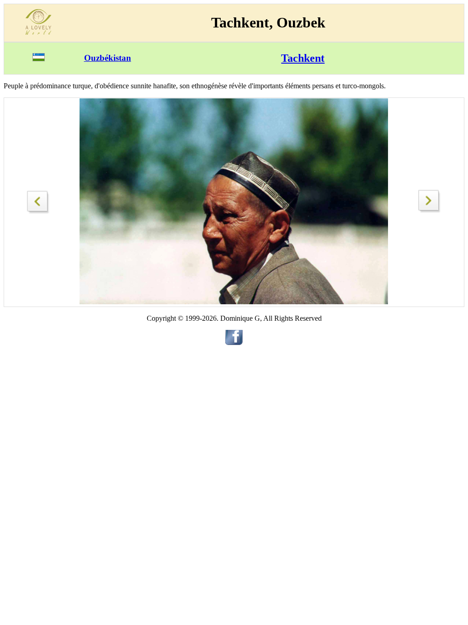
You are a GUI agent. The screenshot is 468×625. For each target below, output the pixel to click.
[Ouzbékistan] (38, 59)
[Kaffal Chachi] (429, 210)
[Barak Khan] (38, 200)
